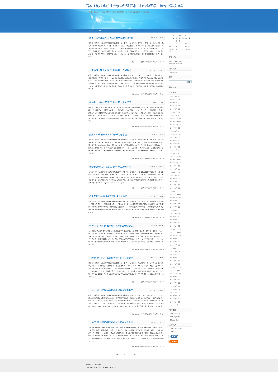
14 (170, 46)
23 (176, 49)
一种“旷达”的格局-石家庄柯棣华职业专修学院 (111, 258)
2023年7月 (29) (175, 207)
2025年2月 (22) (175, 150)
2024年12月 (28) (175, 156)
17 (179, 46)
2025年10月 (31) (175, 125)
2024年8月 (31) (175, 169)
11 (183, 44)
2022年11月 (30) (175, 232)
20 (189, 46)
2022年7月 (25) (175, 245)
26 (186, 49)
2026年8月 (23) (175, 96)
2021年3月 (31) (175, 296)
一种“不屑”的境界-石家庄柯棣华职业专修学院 (111, 322)
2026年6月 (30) (175, 103)
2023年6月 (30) (175, 210)
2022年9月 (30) (175, 239)
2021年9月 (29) (175, 276)
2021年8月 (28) (175, 280)
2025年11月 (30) (175, 121)
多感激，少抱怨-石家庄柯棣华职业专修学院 (110, 102)
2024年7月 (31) (175, 172)
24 (179, 49)
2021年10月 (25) (175, 273)
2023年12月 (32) (175, 191)
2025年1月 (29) (175, 153)
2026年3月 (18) (175, 109)
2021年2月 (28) (175, 299)
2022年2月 (179, 35)
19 (186, 46)
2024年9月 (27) (175, 166)
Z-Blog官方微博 (175, 317)
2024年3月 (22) (175, 182)
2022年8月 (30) (175, 242)
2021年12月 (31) (175, 267)
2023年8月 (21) (175, 204)
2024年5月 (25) (175, 178)
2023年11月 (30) (175, 194)
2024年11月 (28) (175, 160)
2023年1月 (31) (175, 226)
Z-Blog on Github (176, 328)
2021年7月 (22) (175, 283)
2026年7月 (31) (175, 99)
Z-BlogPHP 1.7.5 (99, 364)
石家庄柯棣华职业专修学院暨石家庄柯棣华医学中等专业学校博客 (134, 6)
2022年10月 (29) (175, 235)
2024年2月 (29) (175, 185)
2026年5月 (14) (175, 106)
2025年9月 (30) (175, 128)
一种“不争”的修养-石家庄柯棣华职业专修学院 (111, 225)
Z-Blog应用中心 (175, 313)
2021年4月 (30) (175, 292)
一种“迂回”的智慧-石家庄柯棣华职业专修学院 (111, 290)
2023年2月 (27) (175, 223)
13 (189, 44)
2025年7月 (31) (175, 134)
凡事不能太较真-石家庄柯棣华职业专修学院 (110, 70)
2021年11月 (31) (175, 270)
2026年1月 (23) (175, 115)
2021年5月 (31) (175, 289)
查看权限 (179, 63)
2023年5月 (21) (175, 213)
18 (183, 46)
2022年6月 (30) (175, 248)
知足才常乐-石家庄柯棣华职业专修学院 (108, 134)
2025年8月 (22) (175, 131)
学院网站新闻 (174, 72)
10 (179, 44)
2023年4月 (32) (175, 216)
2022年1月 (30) (175, 264)
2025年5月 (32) (175, 140)
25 (183, 49)
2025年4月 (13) (175, 144)
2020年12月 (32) (175, 305)
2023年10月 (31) (175, 197)
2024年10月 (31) (175, 163)
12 (186, 44)
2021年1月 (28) (175, 302)
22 (173, 49)
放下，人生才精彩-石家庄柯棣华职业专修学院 (111, 38)
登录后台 (172, 63)
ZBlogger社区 (174, 320)
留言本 (99, 30)
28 (170, 52)
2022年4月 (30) (175, 254)
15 (173, 46)
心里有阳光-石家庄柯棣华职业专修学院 (108, 196)
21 (170, 49)
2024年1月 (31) (175, 188)
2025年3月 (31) (175, 147)
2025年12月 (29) (175, 118)
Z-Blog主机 (173, 331)
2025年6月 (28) (175, 137)
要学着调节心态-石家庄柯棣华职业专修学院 (110, 167)
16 (176, 46)
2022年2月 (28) (175, 261)
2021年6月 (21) (175, 286)
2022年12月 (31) (175, 229)
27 (189, 49)
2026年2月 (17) (175, 112)
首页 (90, 30)
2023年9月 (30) (175, 201)
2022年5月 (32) (175, 251)
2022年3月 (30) (175, 258)
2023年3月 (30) (175, 220)
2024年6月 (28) (175, 175)
